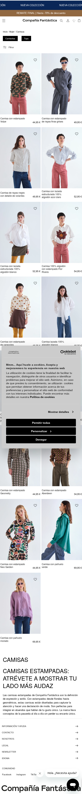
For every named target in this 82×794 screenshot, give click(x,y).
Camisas (20, 31)
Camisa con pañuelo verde (52, 565)
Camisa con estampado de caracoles (12, 343)
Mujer (11, 31)
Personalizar (39, 431)
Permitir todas (41, 422)
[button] (4, 21)
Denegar (41, 439)
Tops (26, 38)
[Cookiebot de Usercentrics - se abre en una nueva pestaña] (59, 352)
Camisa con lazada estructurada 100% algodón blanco (10, 268)
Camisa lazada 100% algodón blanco (53, 343)
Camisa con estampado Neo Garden (12, 565)
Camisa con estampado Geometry (12, 492)
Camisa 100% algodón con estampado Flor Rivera (54, 268)
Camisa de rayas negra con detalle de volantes (12, 194)
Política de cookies (42, 396)
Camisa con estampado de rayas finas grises (54, 120)
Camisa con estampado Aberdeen (54, 492)
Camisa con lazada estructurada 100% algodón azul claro (52, 194)
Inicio (5, 31)
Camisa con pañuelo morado (11, 639)
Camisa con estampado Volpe (12, 120)
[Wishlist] (74, 21)
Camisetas (10, 38)
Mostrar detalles (58, 411)
